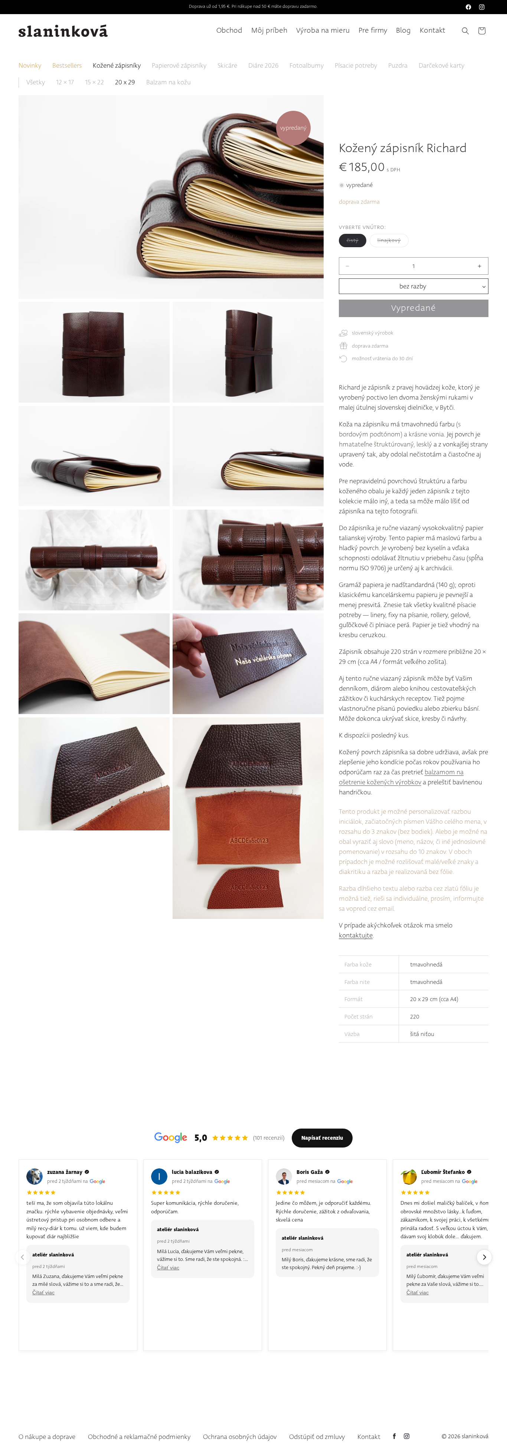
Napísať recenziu (322, 1138)
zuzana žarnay (64, 1172)
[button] (465, 31)
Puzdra (398, 66)
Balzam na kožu (168, 82)
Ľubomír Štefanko (443, 1172)
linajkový (393, 242)
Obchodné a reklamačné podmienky (139, 1437)
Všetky (35, 82)
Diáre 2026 (263, 66)
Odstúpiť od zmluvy (317, 1437)
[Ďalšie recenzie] (484, 1257)
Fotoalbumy (307, 66)
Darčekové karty (441, 66)
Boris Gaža (310, 1172)
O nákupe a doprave (47, 1437)
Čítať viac (43, 1292)
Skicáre (227, 66)
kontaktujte (356, 935)
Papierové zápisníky (179, 66)
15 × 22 (94, 82)
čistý (356, 242)
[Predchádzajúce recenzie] (22, 1257)
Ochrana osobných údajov (240, 1437)
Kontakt (368, 1437)
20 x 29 (125, 82)
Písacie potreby (356, 66)
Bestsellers (67, 66)
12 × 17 (65, 82)
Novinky (30, 66)
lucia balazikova (192, 1172)
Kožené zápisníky (117, 66)
